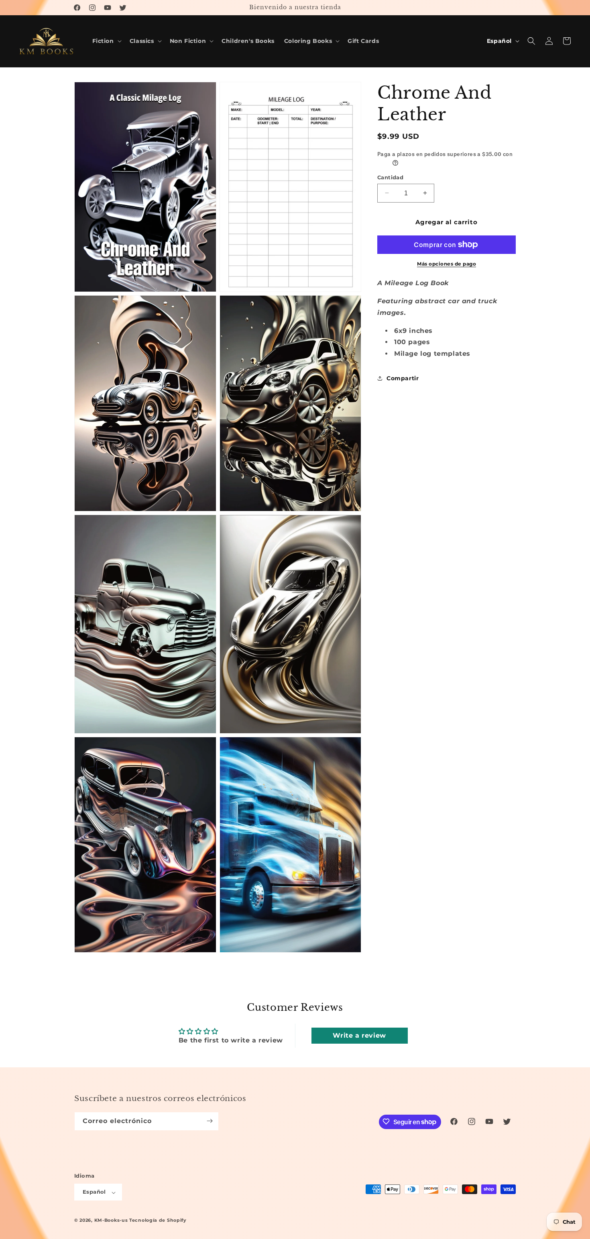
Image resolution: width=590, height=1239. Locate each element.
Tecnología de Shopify (158, 1220)
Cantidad (390, 177)
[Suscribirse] (209, 1120)
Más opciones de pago (446, 264)
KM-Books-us (111, 1220)
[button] (106, 40)
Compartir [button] (403, 378)
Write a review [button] (359, 1035)
